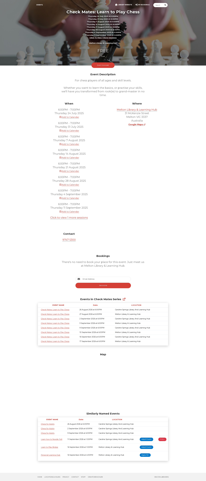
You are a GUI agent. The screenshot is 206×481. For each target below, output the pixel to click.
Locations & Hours (52, 477)
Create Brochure (95, 477)
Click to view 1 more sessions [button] (103, 38)
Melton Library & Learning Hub (137, 109)
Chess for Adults (47, 424)
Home (39, 477)
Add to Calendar (70, 117)
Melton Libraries (161, 477)
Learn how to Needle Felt (51, 439)
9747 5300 (69, 239)
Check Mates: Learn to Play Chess (55, 310)
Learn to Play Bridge (49, 447)
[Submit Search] (165, 5)
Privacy (66, 477)
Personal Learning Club (50, 455)
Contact (75, 477)
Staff (83, 477)
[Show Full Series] (124, 299)
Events (39, 5)
